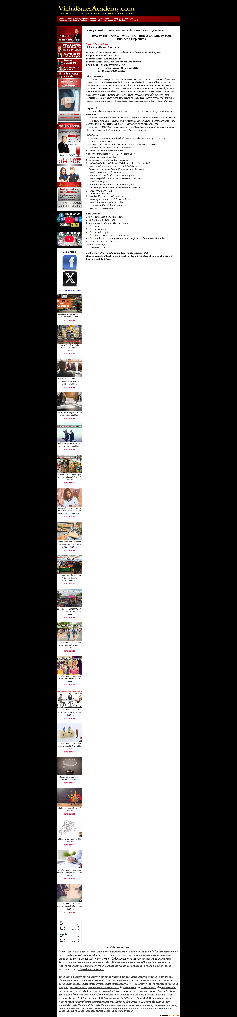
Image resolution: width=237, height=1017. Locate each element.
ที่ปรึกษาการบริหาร (133, 998)
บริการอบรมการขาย (68, 980)
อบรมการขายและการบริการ (133, 951)
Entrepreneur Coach (122, 1011)
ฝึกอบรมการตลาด (162, 966)
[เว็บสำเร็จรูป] (170, 1016)
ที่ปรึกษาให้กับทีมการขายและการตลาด (95, 1002)
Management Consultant (79, 1008)
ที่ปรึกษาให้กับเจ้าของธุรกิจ (158, 1002)
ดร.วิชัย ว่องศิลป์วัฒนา (97, 1005)
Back (88, 271)
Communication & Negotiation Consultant (116, 1008)
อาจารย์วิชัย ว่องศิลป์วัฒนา (72, 1005)
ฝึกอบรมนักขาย (119, 962)
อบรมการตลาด (89, 951)
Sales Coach (134, 1005)
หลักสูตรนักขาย (137, 966)
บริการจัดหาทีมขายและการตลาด (88, 966)
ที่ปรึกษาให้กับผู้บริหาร (129, 1002)
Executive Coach (75, 1011)
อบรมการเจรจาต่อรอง (108, 951)
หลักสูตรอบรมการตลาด (75, 987)
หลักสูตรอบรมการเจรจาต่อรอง (103, 987)
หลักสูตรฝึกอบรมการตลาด (91, 969)
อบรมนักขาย (77, 962)
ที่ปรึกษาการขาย (88, 998)
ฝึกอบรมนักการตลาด (153, 962)
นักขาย (90, 955)
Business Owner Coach (98, 1011)
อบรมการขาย (74, 951)
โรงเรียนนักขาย (162, 951)
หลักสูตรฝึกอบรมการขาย (117, 966)
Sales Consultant (118, 1005)
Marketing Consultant (154, 1005)
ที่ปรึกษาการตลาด (110, 998)
